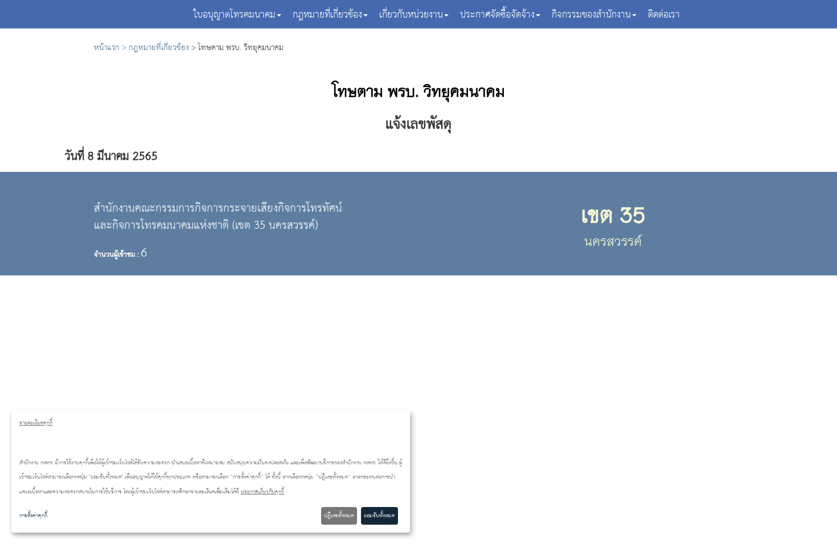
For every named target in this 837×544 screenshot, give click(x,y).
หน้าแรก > (111, 47)
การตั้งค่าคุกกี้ (33, 515)
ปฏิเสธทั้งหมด (339, 515)
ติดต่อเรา (664, 15)
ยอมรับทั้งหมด (379, 515)
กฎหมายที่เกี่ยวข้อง (159, 47)
